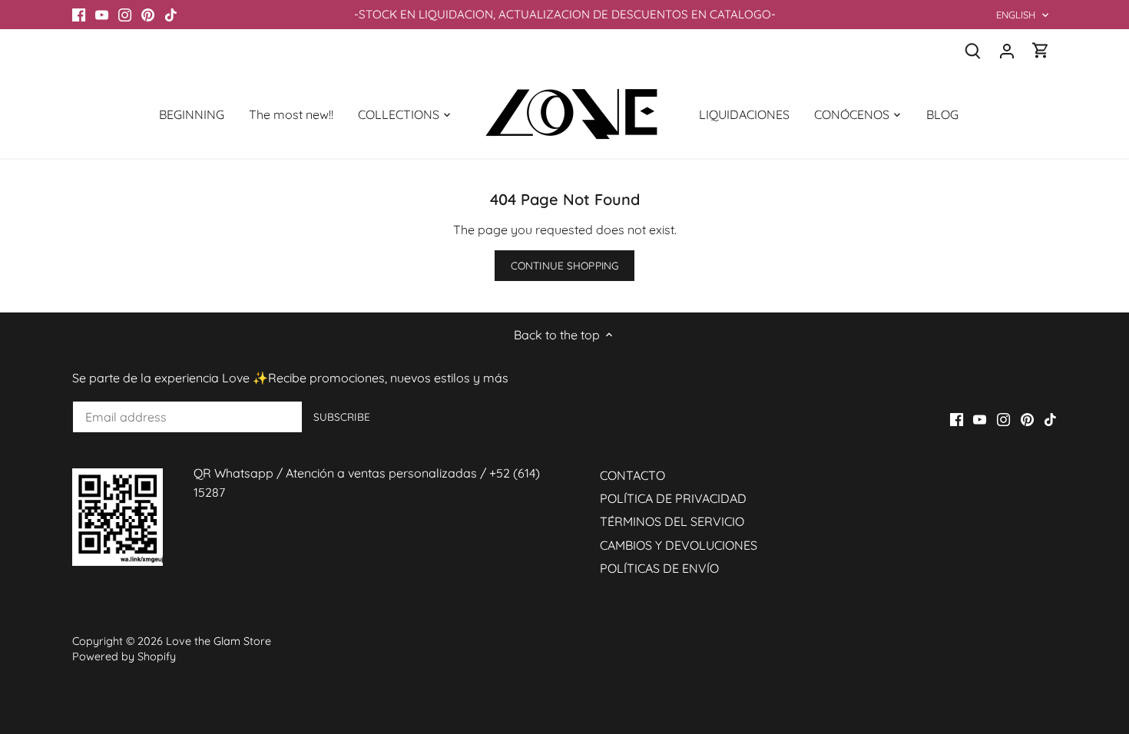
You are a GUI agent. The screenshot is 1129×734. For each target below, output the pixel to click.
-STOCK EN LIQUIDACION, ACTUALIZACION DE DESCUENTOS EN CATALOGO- (565, 14)
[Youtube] (101, 14)
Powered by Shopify (124, 656)
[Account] (1007, 50)
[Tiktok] (170, 14)
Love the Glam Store (218, 641)
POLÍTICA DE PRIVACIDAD (673, 498)
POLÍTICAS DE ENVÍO (659, 568)
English (1016, 14)
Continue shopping (564, 265)
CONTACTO (632, 475)
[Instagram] (124, 14)
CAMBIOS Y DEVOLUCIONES (678, 545)
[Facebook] (78, 14)
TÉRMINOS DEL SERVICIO (672, 521)
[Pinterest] (147, 14)
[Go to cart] (1040, 50)
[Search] (973, 50)
